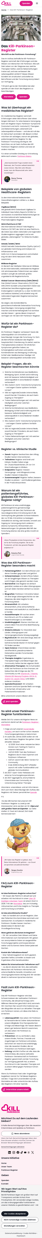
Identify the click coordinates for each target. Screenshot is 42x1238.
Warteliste (8, 96)
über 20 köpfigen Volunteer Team (18, 899)
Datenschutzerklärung (13, 1233)
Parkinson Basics (24, 156)
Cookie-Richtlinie (29, 1233)
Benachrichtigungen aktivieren (12, 1147)
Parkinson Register (9, 1170)
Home (3, 1163)
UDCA (31, 676)
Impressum (21, 1236)
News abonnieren (22, 1133)
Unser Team (6, 1166)
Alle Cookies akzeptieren (15, 1214)
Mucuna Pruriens (21, 676)
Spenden (26, 3)
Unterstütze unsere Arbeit (17, 1089)
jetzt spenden (12, 701)
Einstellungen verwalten (14, 1226)
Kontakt (4, 1184)
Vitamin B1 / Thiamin (29, 673)
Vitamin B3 (9, 676)
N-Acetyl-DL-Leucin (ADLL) (21, 677)
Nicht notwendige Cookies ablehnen (20, 1220)
